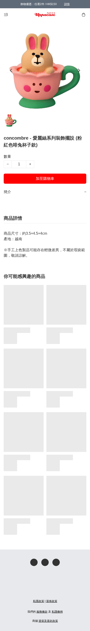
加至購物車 (45, 178)
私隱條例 (57, 611)
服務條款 (42, 611)
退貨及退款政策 (48, 621)
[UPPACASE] (45, 14)
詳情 (67, 4)
